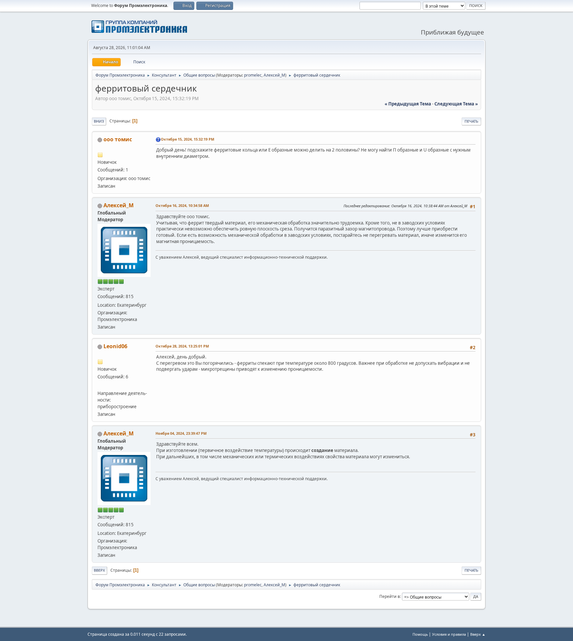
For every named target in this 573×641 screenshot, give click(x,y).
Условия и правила (449, 634)
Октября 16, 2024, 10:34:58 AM (182, 205)
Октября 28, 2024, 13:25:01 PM (182, 346)
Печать (471, 121)
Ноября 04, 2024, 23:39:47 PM (181, 433)
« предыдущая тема (408, 104)
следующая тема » (456, 104)
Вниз (99, 121)
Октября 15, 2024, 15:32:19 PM (187, 139)
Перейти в (389, 596)
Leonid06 (115, 346)
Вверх (99, 570)
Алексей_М (274, 75)
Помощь (420, 634)
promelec (253, 75)
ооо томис (117, 139)
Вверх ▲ (477, 634)
